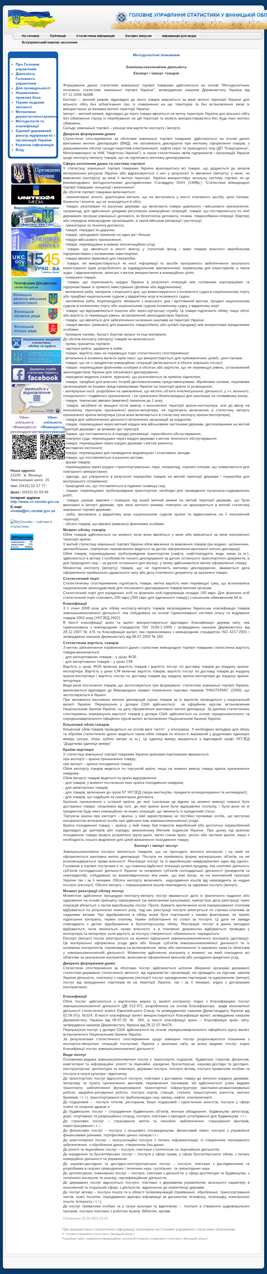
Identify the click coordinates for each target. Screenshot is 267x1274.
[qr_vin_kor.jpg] (24, 459)
